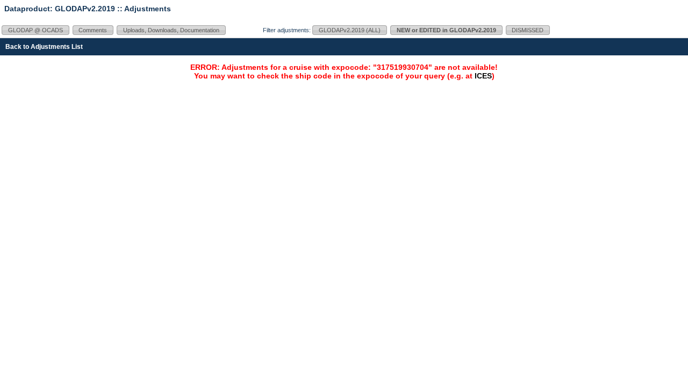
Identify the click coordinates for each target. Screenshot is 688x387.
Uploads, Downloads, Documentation (171, 30)
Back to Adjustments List (44, 47)
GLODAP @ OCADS (35, 30)
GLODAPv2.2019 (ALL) (350, 30)
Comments (92, 30)
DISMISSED (527, 30)
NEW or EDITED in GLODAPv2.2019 (446, 30)
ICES (483, 75)
